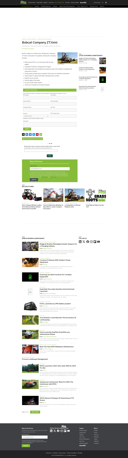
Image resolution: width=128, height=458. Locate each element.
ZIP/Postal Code (54, 113)
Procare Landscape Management (35, 359)
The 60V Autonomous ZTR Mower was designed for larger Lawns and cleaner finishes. (58, 405)
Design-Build (25, 203)
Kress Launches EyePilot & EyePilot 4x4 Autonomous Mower (55, 333)
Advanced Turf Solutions (49, 293)
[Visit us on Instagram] (91, 241)
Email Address (27, 101)
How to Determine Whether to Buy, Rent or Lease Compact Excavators (53, 206)
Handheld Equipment (45, 258)
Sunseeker (45, 322)
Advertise (55, 453)
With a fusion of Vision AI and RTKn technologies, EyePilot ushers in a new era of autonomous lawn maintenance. (58, 339)
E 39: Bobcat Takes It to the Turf (95, 206)
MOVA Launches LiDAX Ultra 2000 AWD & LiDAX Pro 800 (58, 367)
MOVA (44, 370)
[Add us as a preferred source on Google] (40, 134)
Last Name (53, 95)
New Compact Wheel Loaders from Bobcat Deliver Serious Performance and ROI (32, 206)
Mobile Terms (45, 177)
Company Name (27, 107)
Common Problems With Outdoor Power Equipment (86, 68)
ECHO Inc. (45, 264)
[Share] (26, 134)
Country (25, 113)
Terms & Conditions (72, 453)
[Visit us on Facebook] (87, 241)
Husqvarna (45, 386)
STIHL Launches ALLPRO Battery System (55, 304)
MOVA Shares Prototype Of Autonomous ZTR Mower (57, 399)
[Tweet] (33, 134)
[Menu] (106, 2)
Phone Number (54, 101)
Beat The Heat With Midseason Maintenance (57, 347)
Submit (27, 129)
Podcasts (88, 203)
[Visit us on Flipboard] (95, 241)
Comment (25, 121)
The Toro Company (48, 349)
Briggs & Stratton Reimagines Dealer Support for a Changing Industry (88, 60)
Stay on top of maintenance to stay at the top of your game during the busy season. (57, 351)
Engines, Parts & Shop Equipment (48, 242)
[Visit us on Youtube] (98, 241)
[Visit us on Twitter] (83, 241)
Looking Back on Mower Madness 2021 (73, 206)
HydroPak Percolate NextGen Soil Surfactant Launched (87, 87)
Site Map (80, 453)
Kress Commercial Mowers (49, 336)
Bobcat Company (29, 48)
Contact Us (48, 453)
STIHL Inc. (45, 306)
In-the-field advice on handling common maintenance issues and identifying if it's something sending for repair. (56, 267)
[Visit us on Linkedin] (80, 241)
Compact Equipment (48, 203)
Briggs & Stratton (47, 248)
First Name (26, 95)
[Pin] (37, 134)
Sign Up (34, 179)
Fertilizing (42, 287)
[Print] (23, 134)
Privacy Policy (53, 177)
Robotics (42, 315)
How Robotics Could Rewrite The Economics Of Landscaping (58, 319)
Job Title (53, 107)
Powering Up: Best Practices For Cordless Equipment (88, 77)
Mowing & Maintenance (29, 39)
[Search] (102, 2)
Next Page (35, 412)
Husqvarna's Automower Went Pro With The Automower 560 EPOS (56, 383)
